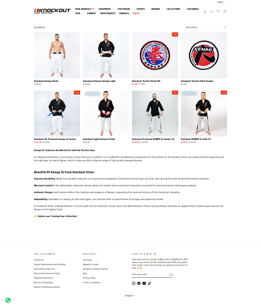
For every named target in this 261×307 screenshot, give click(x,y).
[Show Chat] (9, 300)
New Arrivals (84, 9)
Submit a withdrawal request (47, 287)
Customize (193, 9)
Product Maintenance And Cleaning (50, 264)
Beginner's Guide (90, 264)
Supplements (107, 13)
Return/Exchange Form (44, 269)
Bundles (124, 13)
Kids (78, 13)
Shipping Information (43, 278)
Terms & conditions (91, 282)
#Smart (91, 13)
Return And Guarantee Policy (47, 273)
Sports (141, 9)
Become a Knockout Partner (95, 269)
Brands (156, 9)
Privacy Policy (89, 278)
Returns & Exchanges (43, 282)
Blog (85, 273)
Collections (174, 9)
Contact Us (39, 260)
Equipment (105, 9)
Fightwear (124, 9)
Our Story (87, 260)
